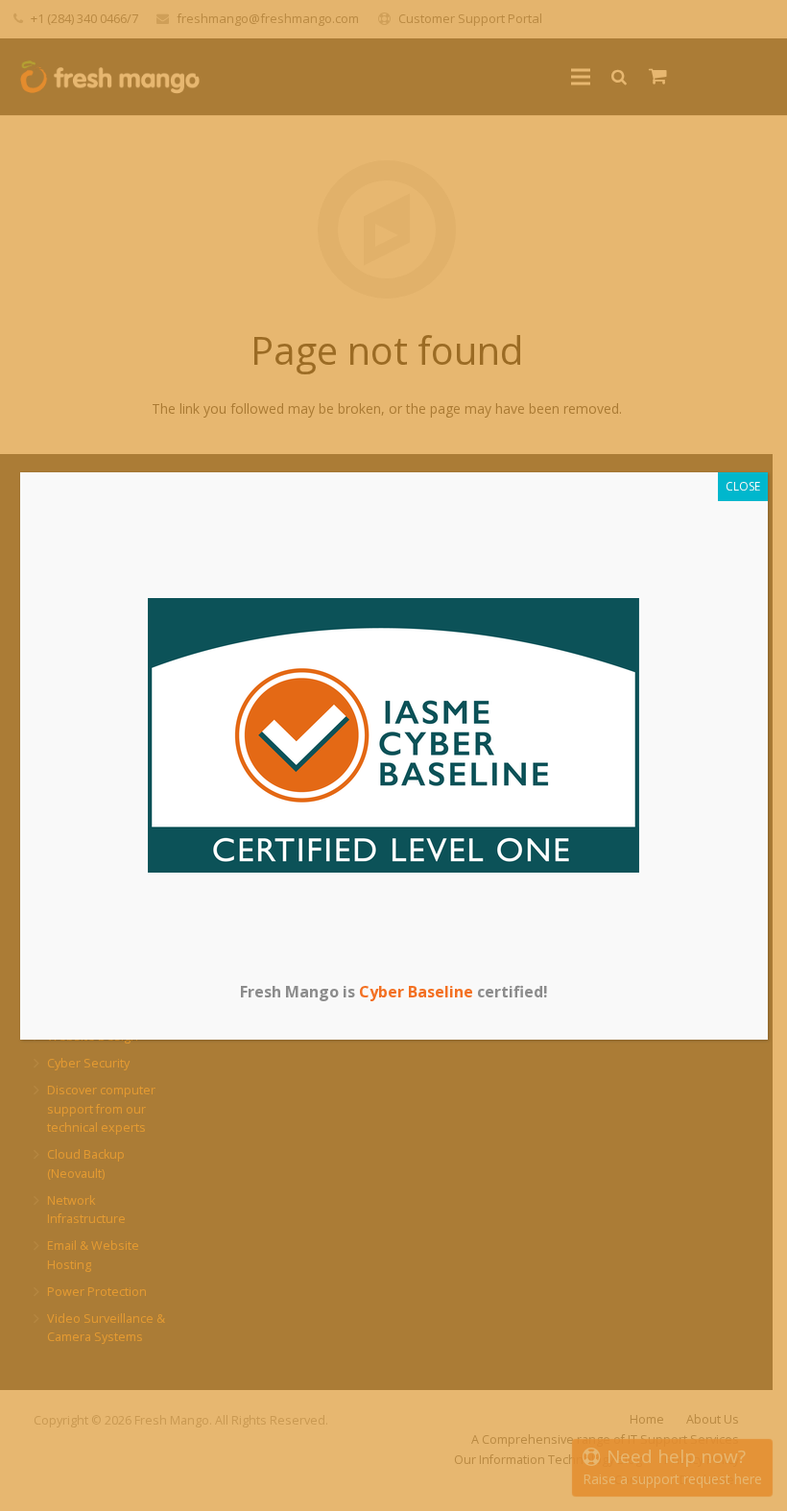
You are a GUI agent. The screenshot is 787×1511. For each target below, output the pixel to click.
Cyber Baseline (416, 991)
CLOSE (743, 486)
